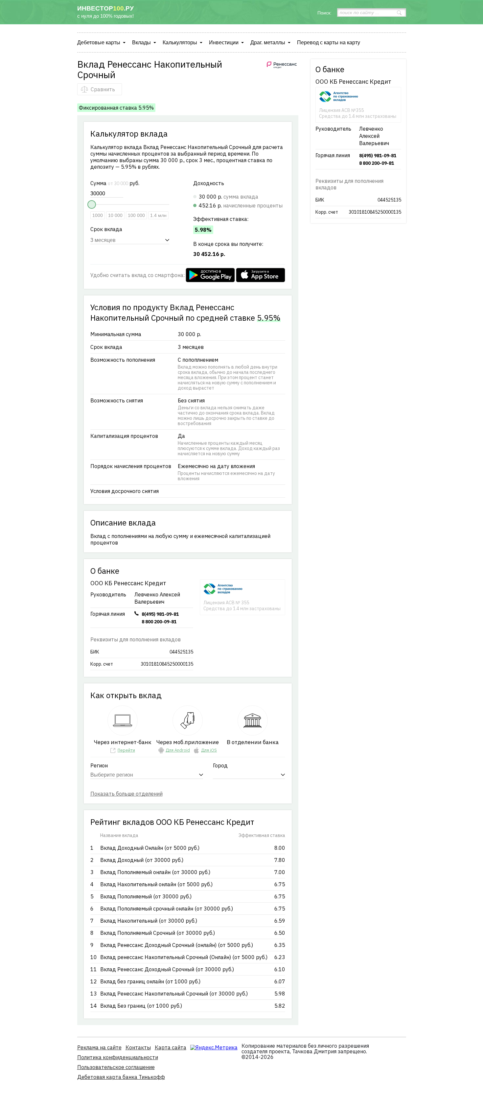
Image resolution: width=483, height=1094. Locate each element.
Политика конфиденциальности (117, 1057)
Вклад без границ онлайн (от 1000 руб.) (150, 981)
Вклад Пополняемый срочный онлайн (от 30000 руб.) (166, 908)
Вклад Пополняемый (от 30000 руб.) (146, 896)
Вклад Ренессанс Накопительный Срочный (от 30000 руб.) (174, 993)
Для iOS (209, 750)
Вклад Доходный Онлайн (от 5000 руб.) (149, 848)
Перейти (126, 750)
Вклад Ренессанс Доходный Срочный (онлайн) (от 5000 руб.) (176, 945)
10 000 (115, 215)
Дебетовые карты (98, 42)
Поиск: (324, 12)
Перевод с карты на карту (328, 42)
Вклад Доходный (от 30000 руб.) (141, 860)
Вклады (141, 42)
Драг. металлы (267, 42)
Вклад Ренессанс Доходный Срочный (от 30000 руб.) (167, 969)
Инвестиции (224, 42)
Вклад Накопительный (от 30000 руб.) (148, 920)
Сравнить (103, 89)
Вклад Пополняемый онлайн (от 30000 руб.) (155, 872)
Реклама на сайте (99, 1047)
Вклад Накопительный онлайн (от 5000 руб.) (156, 884)
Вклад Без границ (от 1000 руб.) (141, 1005)
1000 (97, 215)
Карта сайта (170, 1047)
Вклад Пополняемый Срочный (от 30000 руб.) (157, 933)
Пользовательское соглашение (116, 1067)
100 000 (136, 215)
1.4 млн (158, 215)
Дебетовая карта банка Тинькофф (121, 1077)
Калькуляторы (180, 42)
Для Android (178, 750)
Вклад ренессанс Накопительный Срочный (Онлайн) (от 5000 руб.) (183, 957)
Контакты (138, 1047)
